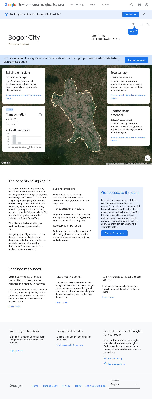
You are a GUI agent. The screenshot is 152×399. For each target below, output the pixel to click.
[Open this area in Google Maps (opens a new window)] (6, 163)
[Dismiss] (136, 31)
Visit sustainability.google (70, 344)
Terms (149, 164)
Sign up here (16, 350)
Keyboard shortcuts (113, 164)
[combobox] (12, 125)
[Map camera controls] (148, 158)
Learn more (14, 306)
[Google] (16, 386)
